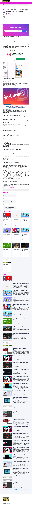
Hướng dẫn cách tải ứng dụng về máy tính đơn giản (20, 362)
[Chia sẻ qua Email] (4, 14)
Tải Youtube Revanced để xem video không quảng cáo (20, 369)
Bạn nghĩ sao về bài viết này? (5, 187)
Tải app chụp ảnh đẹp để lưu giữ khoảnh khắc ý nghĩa (20, 390)
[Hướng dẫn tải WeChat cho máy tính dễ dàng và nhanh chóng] (7, 321)
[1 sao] (9, 187)
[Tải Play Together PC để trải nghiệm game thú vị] (7, 293)
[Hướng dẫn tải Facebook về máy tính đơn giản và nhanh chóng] (7, 400)
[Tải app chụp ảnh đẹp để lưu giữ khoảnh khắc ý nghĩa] (7, 393)
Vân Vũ (9, 13)
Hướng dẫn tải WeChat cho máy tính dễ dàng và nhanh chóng (6, 250)
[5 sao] (13, 187)
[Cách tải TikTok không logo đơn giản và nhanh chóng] (7, 379)
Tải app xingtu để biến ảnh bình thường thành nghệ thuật (6, 235)
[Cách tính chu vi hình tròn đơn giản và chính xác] (7, 499)
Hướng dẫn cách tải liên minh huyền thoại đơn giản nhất (16, 250)
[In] (4, 17)
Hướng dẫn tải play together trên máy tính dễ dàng (25, 235)
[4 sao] (12, 187)
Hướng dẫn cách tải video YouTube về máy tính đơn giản (6, 265)
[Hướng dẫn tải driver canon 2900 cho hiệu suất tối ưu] (7, 286)
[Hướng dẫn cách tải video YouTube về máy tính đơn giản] (7, 343)
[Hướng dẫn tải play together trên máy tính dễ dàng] (7, 314)
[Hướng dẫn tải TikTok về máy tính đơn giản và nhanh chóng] (7, 386)
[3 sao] (11, 187)
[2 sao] (10, 187)
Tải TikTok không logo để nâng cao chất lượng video (20, 355)
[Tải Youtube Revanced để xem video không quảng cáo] (7, 372)
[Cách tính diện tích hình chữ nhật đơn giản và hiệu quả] (7, 492)
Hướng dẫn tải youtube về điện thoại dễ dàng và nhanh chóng (6, 220)
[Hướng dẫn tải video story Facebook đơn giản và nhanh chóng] (7, 414)
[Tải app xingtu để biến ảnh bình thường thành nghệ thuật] (7, 299)
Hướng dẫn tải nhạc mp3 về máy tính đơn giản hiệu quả (16, 235)
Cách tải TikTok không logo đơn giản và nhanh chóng (20, 376)
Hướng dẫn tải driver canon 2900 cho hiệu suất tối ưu (16, 220)
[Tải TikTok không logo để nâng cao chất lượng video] (7, 358)
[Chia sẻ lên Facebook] (4, 12)
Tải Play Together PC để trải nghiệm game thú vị (25, 220)
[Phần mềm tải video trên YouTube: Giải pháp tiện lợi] (7, 407)
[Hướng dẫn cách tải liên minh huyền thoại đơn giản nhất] (7, 328)
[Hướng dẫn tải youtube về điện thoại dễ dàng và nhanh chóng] (7, 278)
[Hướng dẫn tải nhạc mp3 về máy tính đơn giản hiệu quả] (7, 307)
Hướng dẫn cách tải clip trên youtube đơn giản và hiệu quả (25, 250)
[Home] (4, 9)
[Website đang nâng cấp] (6, 1)
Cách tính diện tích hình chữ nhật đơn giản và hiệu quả (20, 490)
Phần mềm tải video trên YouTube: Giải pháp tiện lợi (20, 475)
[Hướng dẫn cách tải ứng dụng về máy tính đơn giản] (7, 365)
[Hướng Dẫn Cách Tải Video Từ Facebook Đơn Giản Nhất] (7, 351)
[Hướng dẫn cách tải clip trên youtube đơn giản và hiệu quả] (7, 336)
